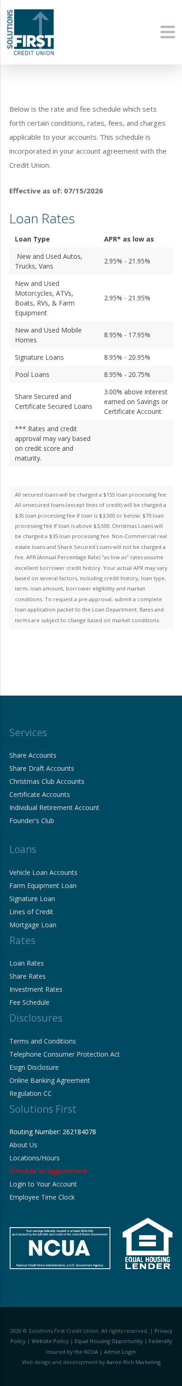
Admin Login (120, 1351)
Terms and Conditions (42, 1041)
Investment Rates (36, 989)
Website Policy (50, 1340)
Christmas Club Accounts (46, 781)
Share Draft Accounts (41, 768)
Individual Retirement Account (54, 807)
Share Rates (27, 976)
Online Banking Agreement (49, 1080)
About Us (23, 1144)
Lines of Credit (31, 911)
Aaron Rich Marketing (133, 1361)
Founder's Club (31, 820)
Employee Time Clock (42, 1197)
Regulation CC (30, 1093)
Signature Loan (32, 898)
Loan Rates (26, 963)
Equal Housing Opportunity (109, 1340)
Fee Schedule (29, 1002)
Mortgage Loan (32, 924)
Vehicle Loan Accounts (43, 872)
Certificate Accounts (39, 794)
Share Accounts (32, 755)
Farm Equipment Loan (43, 885)
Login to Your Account (43, 1184)
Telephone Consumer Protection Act (64, 1054)
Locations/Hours (34, 1157)
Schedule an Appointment (48, 1170)
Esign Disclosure (34, 1067)
